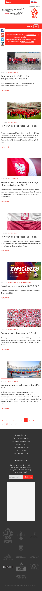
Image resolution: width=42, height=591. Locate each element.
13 (7, 424)
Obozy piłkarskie (21, 435)
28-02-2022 (4, 282)
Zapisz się (28, 477)
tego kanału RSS (28, 42)
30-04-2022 (4, 72)
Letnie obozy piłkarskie (21, 447)
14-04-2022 (4, 122)
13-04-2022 (4, 178)
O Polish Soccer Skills (21, 453)
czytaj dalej (5, 90)
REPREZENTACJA (13, 72)
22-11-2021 (4, 329)
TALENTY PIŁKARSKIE (24, 282)
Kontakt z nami (21, 444)
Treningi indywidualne (21, 438)
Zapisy (8, 2)
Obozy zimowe (21, 450)
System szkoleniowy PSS (21, 441)
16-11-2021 (4, 381)
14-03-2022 (4, 233)
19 (16, 424)
